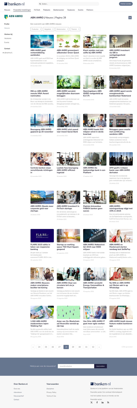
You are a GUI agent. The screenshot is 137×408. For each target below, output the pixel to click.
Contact (7, 49)
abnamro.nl (8, 53)
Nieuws (7, 10)
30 (80, 347)
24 (39, 347)
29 (73, 347)
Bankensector (58, 10)
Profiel (6, 24)
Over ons (17, 389)
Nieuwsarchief (19, 396)
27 (59, 347)
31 (86, 347)
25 (46, 347)
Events (80, 10)
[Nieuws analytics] (130, 17)
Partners (89, 10)
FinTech (37, 10)
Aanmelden (100, 366)
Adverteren (18, 392)
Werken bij (8, 34)
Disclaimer (50, 389)
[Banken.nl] (9, 2)
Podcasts (46, 10)
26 (53, 347)
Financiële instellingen (22, 10)
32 (93, 347)
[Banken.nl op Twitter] (91, 402)
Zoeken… (44, 4)
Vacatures (71, 10)
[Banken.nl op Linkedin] (103, 402)
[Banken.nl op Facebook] (97, 402)
